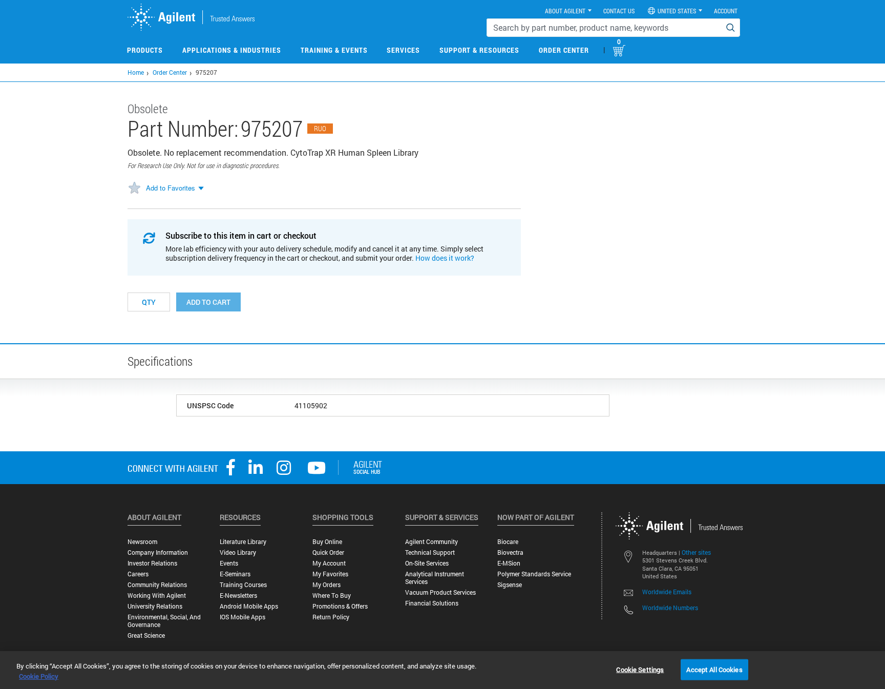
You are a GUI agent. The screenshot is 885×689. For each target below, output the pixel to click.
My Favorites (330, 574)
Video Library (238, 552)
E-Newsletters (238, 595)
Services (403, 50)
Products (145, 50)
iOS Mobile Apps (242, 617)
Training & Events (334, 50)
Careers (138, 574)
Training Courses (243, 585)
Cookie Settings (640, 669)
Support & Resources (479, 50)
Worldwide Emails (666, 592)
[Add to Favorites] (134, 188)
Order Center (564, 50)
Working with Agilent (157, 595)
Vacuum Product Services (440, 592)
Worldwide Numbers (670, 607)
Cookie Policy (38, 676)
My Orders (326, 585)
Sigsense (509, 585)
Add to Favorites (170, 188)
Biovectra (510, 552)
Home (136, 72)
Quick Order (328, 552)
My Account (329, 563)
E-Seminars (235, 574)
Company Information (158, 552)
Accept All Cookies (714, 669)
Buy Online (327, 542)
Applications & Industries (231, 50)
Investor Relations (152, 563)
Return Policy (330, 617)
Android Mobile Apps (249, 606)
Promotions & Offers (340, 606)
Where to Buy (331, 595)
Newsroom (142, 542)
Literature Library (243, 542)
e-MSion (508, 563)
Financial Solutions (431, 603)
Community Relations (157, 585)
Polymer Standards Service (534, 574)
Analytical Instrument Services (434, 578)
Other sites (696, 552)
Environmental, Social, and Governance (164, 621)
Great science (146, 635)
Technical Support (430, 552)
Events (229, 563)
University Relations (155, 606)
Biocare (507, 542)
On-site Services (427, 563)
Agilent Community (431, 542)
